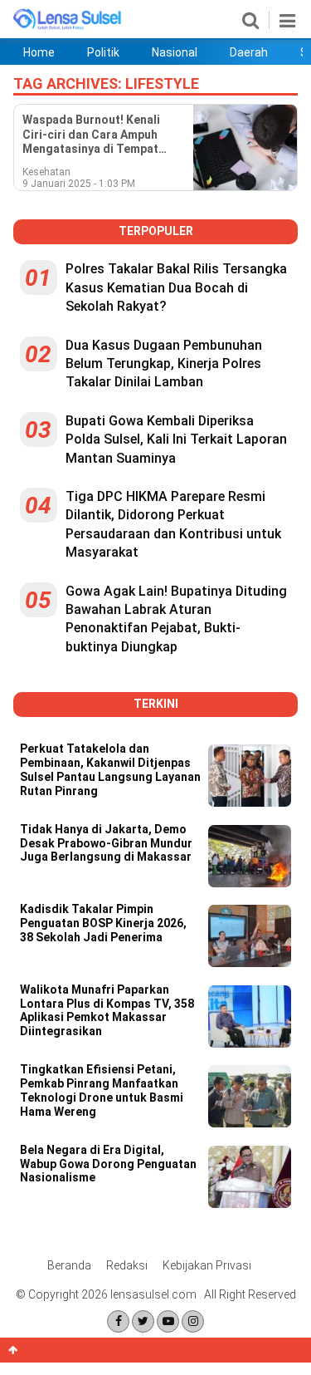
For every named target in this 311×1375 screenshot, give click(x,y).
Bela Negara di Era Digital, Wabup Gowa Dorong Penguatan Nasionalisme (108, 1164)
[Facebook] (118, 1321)
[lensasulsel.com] (67, 26)
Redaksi (127, 1265)
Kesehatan (46, 172)
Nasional (174, 52)
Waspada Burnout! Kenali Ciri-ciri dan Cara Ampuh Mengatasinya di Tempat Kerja (91, 135)
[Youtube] (168, 1321)
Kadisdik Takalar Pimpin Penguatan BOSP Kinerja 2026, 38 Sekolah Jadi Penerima (103, 923)
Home (39, 52)
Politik (103, 52)
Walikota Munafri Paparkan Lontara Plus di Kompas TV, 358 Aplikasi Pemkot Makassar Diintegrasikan (107, 1010)
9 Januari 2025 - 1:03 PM (78, 183)
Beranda (69, 1265)
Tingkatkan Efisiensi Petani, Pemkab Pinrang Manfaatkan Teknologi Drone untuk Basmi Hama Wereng (101, 1090)
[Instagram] (193, 1321)
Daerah (249, 52)
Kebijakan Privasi (207, 1265)
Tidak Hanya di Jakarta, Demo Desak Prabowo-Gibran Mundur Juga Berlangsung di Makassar (107, 843)
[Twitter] (143, 1321)
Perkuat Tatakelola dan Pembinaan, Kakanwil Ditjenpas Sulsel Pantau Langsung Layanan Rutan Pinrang (110, 769)
